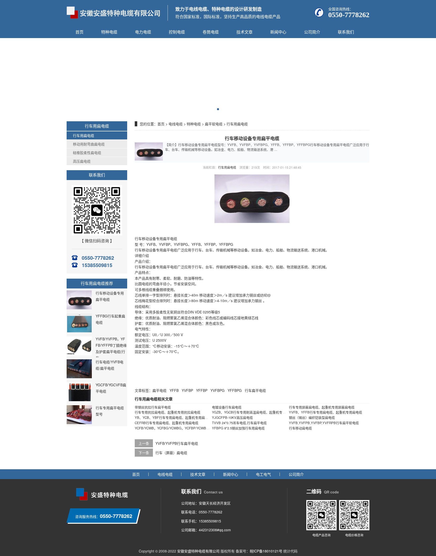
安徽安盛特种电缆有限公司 (198, 550)
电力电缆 (143, 32)
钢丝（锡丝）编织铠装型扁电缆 (312, 417)
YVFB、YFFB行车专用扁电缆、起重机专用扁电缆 (325, 412)
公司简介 (312, 32)
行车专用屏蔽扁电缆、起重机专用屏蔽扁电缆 (322, 407)
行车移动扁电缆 (300, 428)
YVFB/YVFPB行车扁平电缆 (176, 443)
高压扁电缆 (82, 161)
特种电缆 (109, 32)
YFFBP (201, 390)
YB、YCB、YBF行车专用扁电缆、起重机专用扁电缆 (173, 417)
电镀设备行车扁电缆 (226, 407)
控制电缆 (177, 32)
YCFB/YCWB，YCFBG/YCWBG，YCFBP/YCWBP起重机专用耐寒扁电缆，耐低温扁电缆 (199, 428)
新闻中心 (278, 32)
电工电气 (263, 474)
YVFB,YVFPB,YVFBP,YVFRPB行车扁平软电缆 (324, 422)
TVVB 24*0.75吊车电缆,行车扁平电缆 (239, 422)
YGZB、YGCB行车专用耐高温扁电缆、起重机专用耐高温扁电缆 (258, 412)
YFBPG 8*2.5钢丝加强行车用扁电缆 (238, 428)
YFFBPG (235, 390)
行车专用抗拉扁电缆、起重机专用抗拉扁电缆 (167, 412)
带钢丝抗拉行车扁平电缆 (153, 407)
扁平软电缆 (214, 123)
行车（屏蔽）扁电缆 (171, 452)
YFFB (174, 390)
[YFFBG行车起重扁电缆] (79, 330)
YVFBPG (217, 390)
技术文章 (244, 32)
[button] (218, 109)
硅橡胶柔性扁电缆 (87, 152)
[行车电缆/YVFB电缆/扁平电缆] (79, 376)
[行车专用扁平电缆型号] (79, 422)
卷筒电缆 (211, 32)
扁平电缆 (159, 390)
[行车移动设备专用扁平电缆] (79, 307)
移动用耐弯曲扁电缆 (89, 144)
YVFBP (187, 390)
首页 (79, 32)
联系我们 (346, 32)
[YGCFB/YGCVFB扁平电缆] (79, 399)
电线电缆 (176, 123)
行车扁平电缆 (255, 390)
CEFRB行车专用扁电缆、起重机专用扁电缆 (166, 422)
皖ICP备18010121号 (266, 550)
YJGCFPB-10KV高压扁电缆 (232, 417)
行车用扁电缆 (83, 135)
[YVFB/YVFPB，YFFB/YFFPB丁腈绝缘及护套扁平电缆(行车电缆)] (79, 353)
